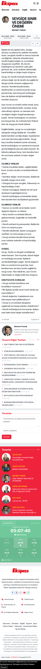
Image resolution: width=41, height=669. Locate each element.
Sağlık (24, 10)
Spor (35, 623)
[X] (16, 593)
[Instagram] (20, 593)
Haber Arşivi (28, 612)
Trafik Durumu (29, 599)
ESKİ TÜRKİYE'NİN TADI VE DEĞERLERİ (19, 345)
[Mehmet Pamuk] (5, 19)
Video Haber (8, 626)
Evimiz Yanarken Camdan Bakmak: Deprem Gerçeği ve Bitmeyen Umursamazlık (24, 511)
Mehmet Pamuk (19, 30)
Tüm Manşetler (29, 604)
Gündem (15, 10)
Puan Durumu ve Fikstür (8, 606)
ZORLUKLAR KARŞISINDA (14, 351)
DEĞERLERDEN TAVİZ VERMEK (16, 365)
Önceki (6, 319)
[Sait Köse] (6, 499)
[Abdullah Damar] (6, 489)
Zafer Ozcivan (18, 466)
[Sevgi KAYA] (6, 457)
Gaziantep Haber (30, 626)
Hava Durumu (9, 599)
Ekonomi (5, 10)
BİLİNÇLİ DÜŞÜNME (20, 469)
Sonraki (34, 319)
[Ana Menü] (38, 3)
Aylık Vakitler (7, 560)
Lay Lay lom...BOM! (19, 501)
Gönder (6, 437)
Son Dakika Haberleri (11, 612)
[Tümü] (38, 450)
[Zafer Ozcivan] (6, 468)
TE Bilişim (14, 657)
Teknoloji (18, 626)
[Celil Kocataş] (6, 510)
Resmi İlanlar (21, 629)
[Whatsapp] (28, 593)
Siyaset (33, 10)
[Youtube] (24, 593)
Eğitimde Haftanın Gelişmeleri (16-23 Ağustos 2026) (24, 490)
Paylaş (6, 43)
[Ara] (34, 3)
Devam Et (17, 334)
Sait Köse (16, 498)
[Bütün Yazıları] (38, 340)
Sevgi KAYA (17, 455)
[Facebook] (12, 593)
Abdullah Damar (19, 486)
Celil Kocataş (18, 507)
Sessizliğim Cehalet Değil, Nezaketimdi (23, 459)
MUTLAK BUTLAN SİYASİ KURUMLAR (18, 396)
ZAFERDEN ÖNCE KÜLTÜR (14, 369)
